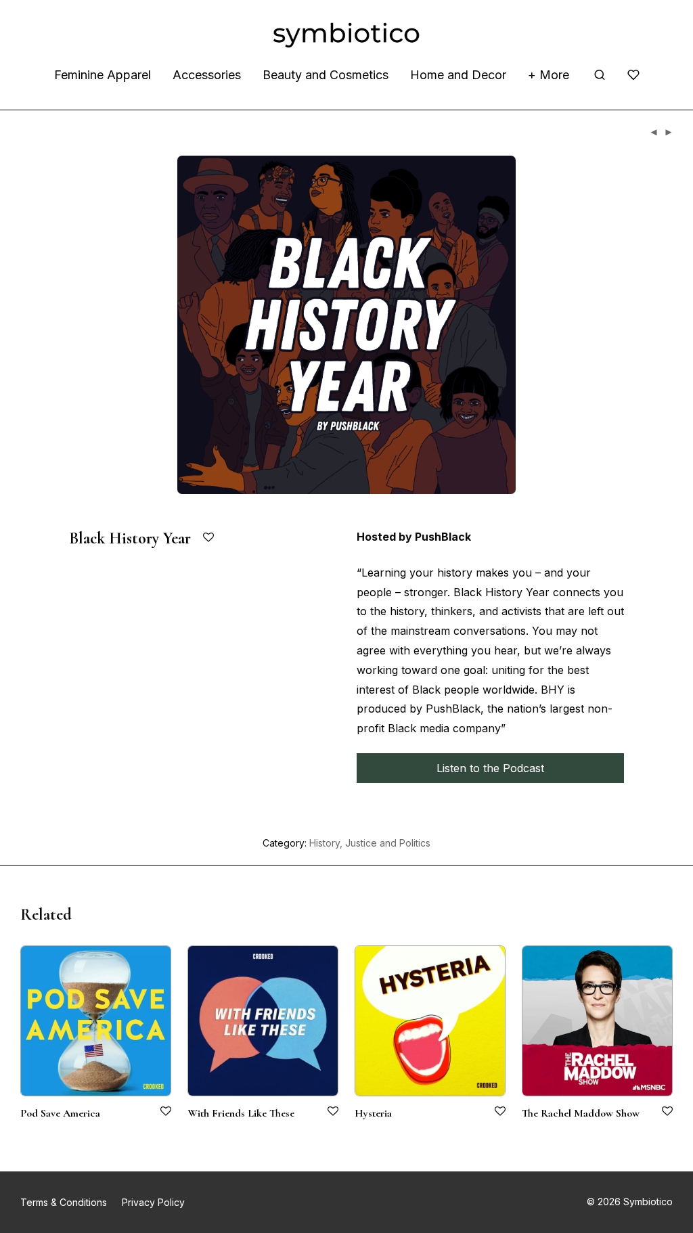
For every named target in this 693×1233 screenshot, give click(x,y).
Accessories (207, 75)
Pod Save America (60, 1113)
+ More (548, 75)
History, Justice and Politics (369, 843)
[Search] (600, 75)
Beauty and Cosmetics (325, 75)
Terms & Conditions (63, 1202)
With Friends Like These (240, 1113)
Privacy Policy (153, 1202)
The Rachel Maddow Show (581, 1113)
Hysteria (373, 1113)
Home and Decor (458, 75)
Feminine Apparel (102, 75)
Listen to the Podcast (490, 768)
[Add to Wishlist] (209, 537)
